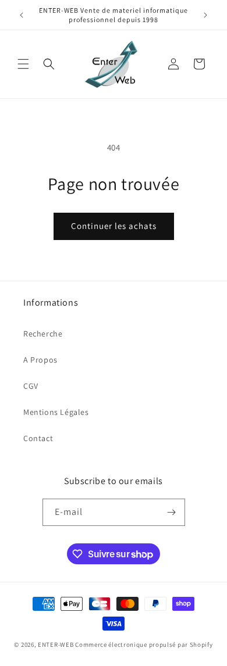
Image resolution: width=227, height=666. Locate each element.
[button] (23, 64)
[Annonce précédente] (21, 15)
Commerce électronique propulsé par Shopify (143, 644)
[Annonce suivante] (205, 15)
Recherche (42, 333)
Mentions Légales (56, 412)
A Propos (40, 360)
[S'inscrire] (172, 512)
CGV (30, 386)
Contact (38, 438)
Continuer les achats (114, 225)
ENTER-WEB (55, 644)
